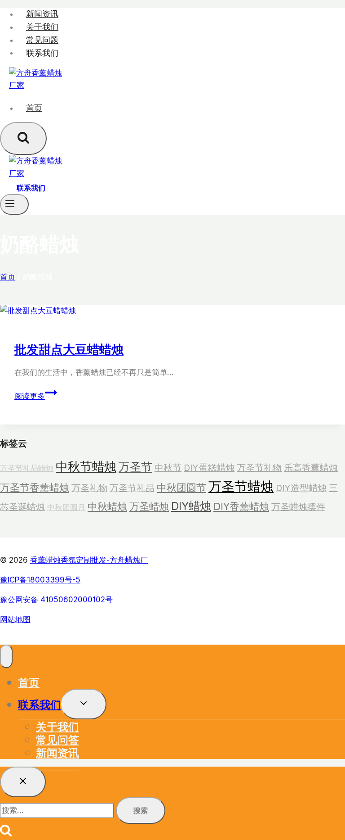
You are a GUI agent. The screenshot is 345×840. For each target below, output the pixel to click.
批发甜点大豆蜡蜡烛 (69, 349)
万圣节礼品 (132, 488)
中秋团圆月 (66, 507)
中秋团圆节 (181, 487)
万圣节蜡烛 (241, 486)
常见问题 (42, 40)
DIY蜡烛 (191, 506)
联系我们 (42, 52)
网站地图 (15, 619)
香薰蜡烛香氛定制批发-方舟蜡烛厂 (89, 560)
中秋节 (168, 467)
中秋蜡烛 (107, 506)
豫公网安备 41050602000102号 (56, 599)
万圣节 (135, 467)
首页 (34, 108)
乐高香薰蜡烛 (311, 467)
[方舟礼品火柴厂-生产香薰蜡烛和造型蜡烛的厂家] (36, 85)
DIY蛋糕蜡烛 (209, 467)
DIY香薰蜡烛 (241, 506)
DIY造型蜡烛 (301, 488)
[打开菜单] (14, 204)
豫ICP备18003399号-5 (40, 579)
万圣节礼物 (259, 467)
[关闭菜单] (6, 656)
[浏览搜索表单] (23, 138)
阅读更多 (33, 396)
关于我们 (42, 27)
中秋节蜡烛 (86, 466)
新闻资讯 (42, 13)
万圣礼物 (89, 488)
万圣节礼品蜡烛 (26, 468)
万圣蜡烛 (149, 506)
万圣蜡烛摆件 (298, 506)
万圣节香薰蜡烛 (34, 487)
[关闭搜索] (23, 782)
